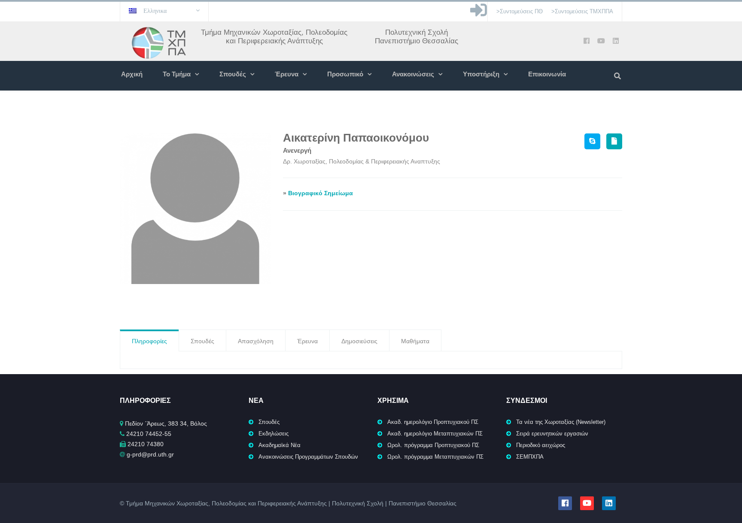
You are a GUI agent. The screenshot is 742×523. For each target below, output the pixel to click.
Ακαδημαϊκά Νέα (279, 445)
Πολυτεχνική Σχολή (416, 32)
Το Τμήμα (177, 74)
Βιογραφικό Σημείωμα (320, 193)
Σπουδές (232, 74)
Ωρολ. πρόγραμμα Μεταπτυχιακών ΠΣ (435, 456)
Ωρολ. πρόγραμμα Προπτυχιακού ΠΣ (433, 445)
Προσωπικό (345, 74)
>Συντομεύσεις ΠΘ (519, 11)
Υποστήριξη (481, 74)
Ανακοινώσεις (413, 74)
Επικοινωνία (547, 74)
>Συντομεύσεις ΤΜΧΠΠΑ (582, 11)
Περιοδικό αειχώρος (540, 445)
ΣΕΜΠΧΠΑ (530, 456)
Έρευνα (286, 74)
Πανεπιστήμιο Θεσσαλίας (416, 41)
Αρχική (132, 74)
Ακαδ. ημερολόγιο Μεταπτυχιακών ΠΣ (435, 433)
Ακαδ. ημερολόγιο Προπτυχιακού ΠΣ (432, 422)
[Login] (478, 14)
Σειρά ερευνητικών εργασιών (552, 433)
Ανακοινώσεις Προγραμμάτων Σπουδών (308, 456)
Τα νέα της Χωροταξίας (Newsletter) (560, 422)
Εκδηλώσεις (273, 433)
